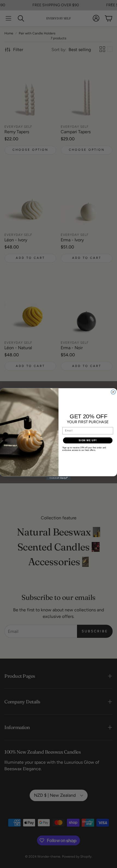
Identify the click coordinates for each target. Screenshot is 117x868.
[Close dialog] (113, 392)
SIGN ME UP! (88, 440)
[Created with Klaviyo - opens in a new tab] (58, 478)
